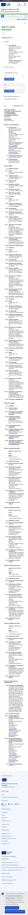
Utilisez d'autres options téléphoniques (10, 865)
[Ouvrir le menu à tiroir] (3, 34)
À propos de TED (5, 824)
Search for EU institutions (7, 876)
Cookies (3, 815)
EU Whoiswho (5, 841)
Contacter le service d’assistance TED (10, 797)
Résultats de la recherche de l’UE (9, 838)
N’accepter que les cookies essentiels (15, 911)
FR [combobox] (5, 75)
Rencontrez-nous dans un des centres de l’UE (11, 870)
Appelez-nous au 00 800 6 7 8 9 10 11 (10, 862)
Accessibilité (4, 817)
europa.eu (13, 856)
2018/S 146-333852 (13, 433)
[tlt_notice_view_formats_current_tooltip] (22, 105)
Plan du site (4, 826)
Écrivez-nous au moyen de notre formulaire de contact (13, 867)
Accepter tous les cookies (12, 907)
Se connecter (19, 5)
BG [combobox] (6, 87)
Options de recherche (22, 19)
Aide (3, 794)
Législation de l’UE (6, 833)
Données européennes (6, 836)
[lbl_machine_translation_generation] (19, 96)
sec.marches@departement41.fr (16, 60)
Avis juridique (4, 812)
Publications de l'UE (6, 843)
